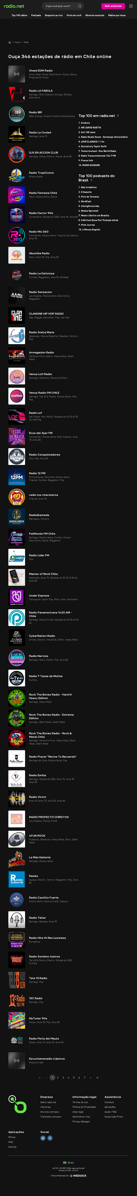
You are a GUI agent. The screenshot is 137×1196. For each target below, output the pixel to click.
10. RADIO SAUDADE (89, 165)
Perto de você (74, 15)
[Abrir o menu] (131, 6)
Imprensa (45, 1107)
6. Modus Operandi (88, 211)
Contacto (109, 1102)
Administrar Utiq (81, 1117)
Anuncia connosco (49, 1112)
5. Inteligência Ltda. (89, 206)
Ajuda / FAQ (110, 1112)
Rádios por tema (116, 15)
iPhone (11, 1137)
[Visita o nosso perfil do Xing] (50, 1138)
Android (12, 1147)
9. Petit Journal (87, 225)
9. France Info (86, 160)
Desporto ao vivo (54, 15)
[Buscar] (80, 6)
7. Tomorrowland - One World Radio (97, 151)
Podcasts (36, 15)
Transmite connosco (50, 1117)
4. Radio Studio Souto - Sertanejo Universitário (103, 137)
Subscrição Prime (114, 1117)
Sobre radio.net (48, 1102)
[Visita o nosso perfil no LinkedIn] (43, 1138)
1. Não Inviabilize (88, 187)
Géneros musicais (94, 15)
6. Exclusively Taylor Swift (92, 146)
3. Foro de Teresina (89, 197)
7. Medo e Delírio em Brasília (94, 215)
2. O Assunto (85, 192)
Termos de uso (80, 1102)
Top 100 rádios (19, 15)
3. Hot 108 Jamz (87, 132)
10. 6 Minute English (89, 230)
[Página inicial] (9, 42)
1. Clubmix (84, 123)
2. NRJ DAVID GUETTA (90, 128)
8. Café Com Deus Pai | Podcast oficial (98, 220)
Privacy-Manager (81, 1121)
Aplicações (110, 1107)
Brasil (70, 1163)
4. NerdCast (85, 201)
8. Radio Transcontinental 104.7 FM (97, 156)
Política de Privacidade (84, 1107)
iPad (10, 1142)
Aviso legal (78, 1112)
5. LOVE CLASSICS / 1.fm (91, 142)
